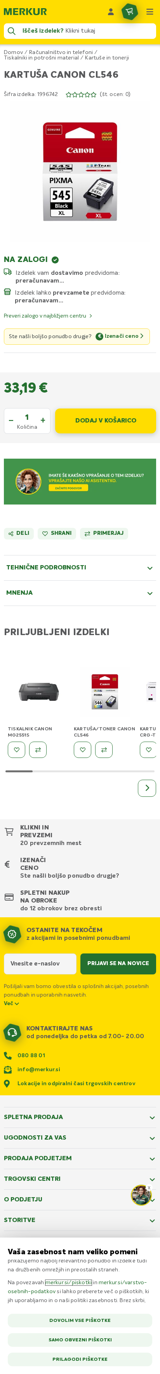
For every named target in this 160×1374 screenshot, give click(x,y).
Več (9, 1003)
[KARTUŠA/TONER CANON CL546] (105, 693)
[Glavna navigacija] (150, 11)
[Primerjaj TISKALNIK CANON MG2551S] (38, 750)
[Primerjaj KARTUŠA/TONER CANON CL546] (104, 750)
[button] (80, 171)
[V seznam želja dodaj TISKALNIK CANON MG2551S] (16, 750)
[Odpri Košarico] (129, 11)
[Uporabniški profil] (111, 11)
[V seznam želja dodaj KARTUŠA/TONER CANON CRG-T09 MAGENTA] (148, 750)
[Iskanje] (11, 31)
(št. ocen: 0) (115, 94)
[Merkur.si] (25, 11)
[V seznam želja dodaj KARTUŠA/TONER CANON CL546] (82, 750)
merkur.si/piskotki (68, 1282)
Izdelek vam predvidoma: (68, 273)
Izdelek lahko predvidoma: (70, 293)
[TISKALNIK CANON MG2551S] (39, 693)
